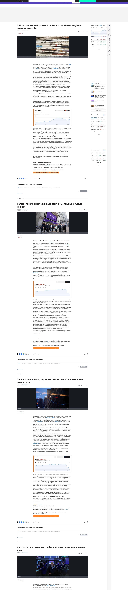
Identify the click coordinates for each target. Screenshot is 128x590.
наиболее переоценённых (44, 582)
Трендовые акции (95, 135)
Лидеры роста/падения (96, 100)
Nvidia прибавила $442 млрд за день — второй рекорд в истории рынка (100, 86)
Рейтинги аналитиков (25, 16)
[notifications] (109, 0)
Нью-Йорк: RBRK (50, 403)
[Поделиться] (79, 17)
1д (35, 101)
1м (38, 101)
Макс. (45, 101)
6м (40, 101)
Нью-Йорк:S (51, 227)
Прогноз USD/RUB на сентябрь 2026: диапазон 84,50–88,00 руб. (100, 81)
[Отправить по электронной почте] (35, 164)
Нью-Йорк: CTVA (51, 571)
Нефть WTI (93, 23)
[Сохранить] (81, 17)
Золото (92, 25)
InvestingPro (55, 54)
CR (37, 54)
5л (43, 101)
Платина (92, 28)
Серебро (92, 26)
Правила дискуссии (20, 179)
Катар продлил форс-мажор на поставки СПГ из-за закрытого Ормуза (100, 72)
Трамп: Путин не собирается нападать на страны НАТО (99, 77)
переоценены (58, 407)
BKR (70, 50)
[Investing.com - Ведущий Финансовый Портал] (20, 1)
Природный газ (93, 31)
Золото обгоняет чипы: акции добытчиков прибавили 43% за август (99, 92)
